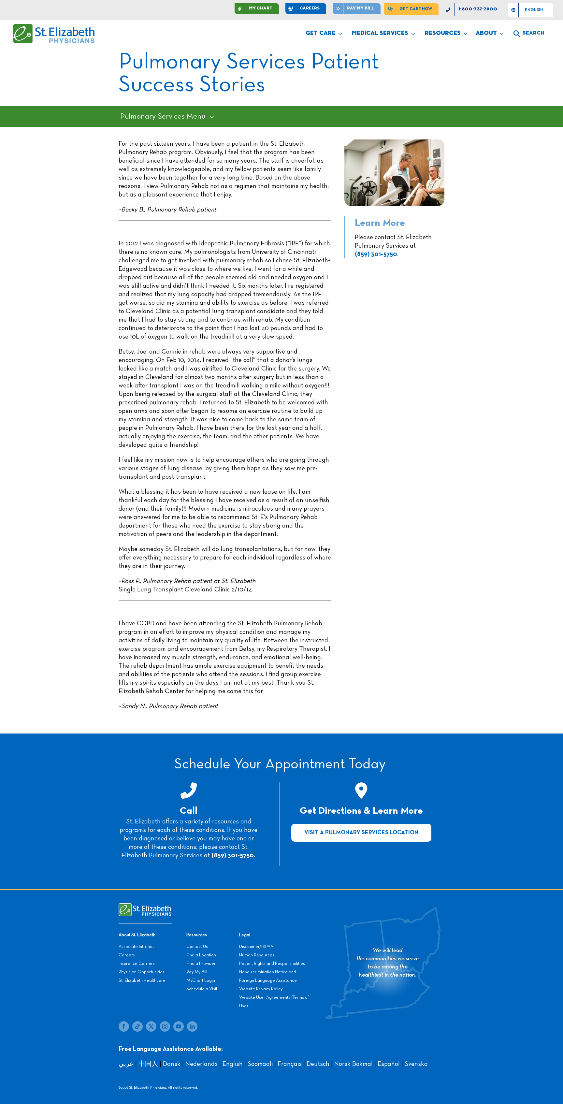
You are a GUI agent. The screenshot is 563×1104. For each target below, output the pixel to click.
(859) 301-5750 (376, 254)
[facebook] (124, 1026)
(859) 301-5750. (233, 855)
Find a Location (201, 955)
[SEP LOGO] (54, 27)
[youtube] (178, 1026)
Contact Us (197, 946)
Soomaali (260, 1064)
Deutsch (318, 1064)
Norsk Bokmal (353, 1064)
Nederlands (201, 1064)
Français (290, 1064)
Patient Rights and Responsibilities (272, 963)
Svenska (416, 1064)
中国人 (148, 1064)
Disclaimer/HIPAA (256, 946)
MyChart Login (200, 980)
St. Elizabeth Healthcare (142, 980)
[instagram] (165, 1026)
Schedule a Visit (201, 989)
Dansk (171, 1064)
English (233, 1064)
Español (389, 1064)
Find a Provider (201, 963)
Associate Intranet (136, 946)
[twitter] (151, 1026)
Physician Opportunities (142, 972)
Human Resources (256, 955)
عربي (126, 1064)
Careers (127, 955)
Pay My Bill (196, 972)
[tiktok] (137, 1026)
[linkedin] (192, 1026)
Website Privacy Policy (260, 989)
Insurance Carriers (137, 963)
